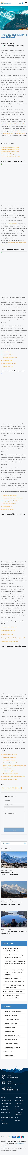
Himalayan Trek (9, 1032)
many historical (13, 224)
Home (3, 1097)
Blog (16, 1117)
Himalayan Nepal (10, 1027)
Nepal (19, 788)
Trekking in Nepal (6, 1100)
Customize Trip (5, 1112)
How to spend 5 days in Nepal (10, 149)
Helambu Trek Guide (11, 1023)
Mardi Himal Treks (8, 355)
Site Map (17, 1120)
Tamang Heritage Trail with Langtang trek (13, 638)
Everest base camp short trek (9, 641)
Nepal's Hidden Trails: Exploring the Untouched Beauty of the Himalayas (14, 972)
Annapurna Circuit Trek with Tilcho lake (14, 776)
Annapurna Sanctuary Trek (10, 774)
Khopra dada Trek (8, 509)
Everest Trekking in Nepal (12, 1019)
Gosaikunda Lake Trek (9, 504)
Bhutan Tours (19, 1100)
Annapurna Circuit (8, 133)
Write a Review (19, 1109)
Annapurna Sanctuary (7, 124)
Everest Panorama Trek (9, 495)
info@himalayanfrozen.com (16, 1084)
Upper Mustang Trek (9, 771)
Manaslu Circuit (20, 133)
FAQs (2, 1120)
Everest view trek (8, 366)
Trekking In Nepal (10, 1056)
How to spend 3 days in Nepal (10, 147)
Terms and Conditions (18, 1113)
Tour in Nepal (8, 1052)
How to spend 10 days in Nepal (10, 154)
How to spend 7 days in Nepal (10, 151)
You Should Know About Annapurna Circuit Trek (12, 997)
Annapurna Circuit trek (9, 757)
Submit (14, 830)
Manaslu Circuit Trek (9, 760)
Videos (17, 1106)
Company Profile (6, 1103)
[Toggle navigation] (25, 3)
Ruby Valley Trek (7, 506)
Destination (18, 1097)
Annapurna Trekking (11, 1015)
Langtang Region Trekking (12, 1036)
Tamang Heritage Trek (9, 363)
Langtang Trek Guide (11, 1040)
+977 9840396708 (12, 1078)
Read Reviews (5, 1109)
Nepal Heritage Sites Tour (12, 1048)
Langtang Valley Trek (7, 634)
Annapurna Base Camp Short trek (13, 498)
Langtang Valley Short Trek (11, 501)
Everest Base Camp (21, 124)
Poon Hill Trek (7, 352)
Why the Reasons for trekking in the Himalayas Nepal (14, 986)
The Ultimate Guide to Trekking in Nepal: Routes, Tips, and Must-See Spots (15, 963)
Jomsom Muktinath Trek (10, 358)
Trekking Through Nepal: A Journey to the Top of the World (14, 980)
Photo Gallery (5, 1106)
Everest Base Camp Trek (10, 754)
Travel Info (18, 1103)
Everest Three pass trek (10, 779)
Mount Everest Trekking (12, 1044)
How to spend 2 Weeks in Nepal (11, 156)
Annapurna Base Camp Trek (9, 627)
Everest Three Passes (20, 131)
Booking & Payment (7, 1117)
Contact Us (4, 1123)
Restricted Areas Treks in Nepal (14, 991)
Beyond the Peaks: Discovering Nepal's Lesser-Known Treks (14, 956)
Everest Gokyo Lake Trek (10, 763)
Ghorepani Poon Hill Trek (8, 630)
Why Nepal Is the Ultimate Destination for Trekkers (12, 950)
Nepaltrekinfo (10, 788)
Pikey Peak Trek (7, 360)
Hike (3, 788)
